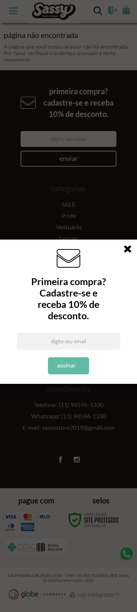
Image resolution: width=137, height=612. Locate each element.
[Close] (130, 250)
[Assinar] (68, 365)
